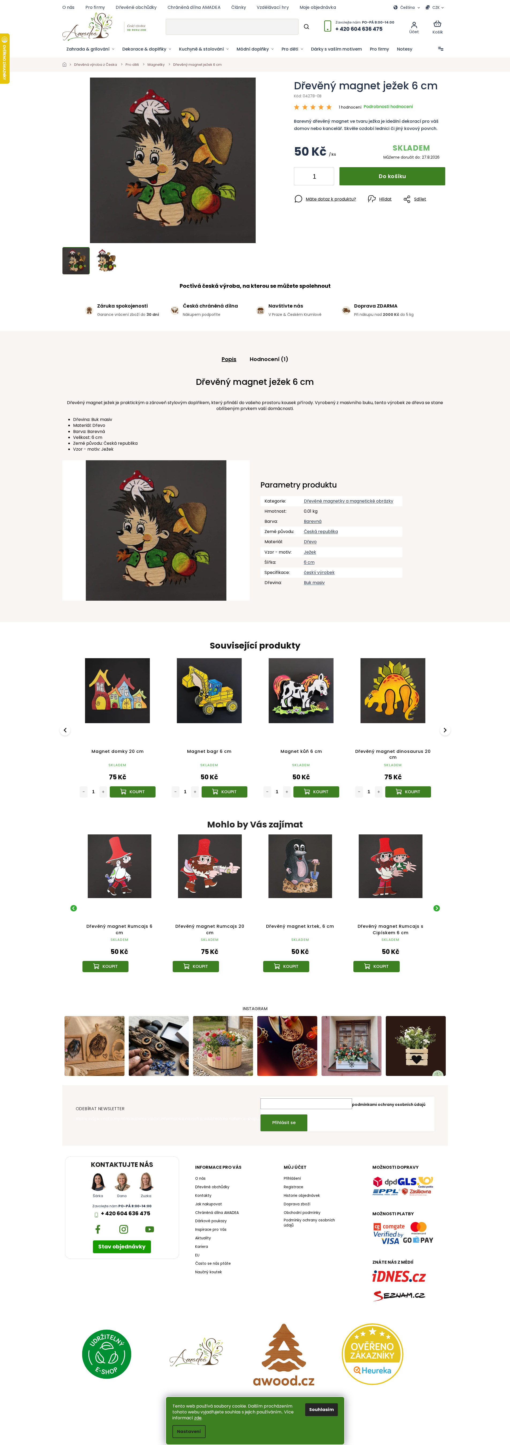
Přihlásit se (284, 1123)
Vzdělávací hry (273, 7)
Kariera (201, 1246)
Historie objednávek (302, 1195)
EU (197, 1255)
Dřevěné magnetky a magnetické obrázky (348, 501)
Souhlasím (321, 1409)
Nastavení (189, 1431)
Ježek (310, 552)
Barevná (313, 521)
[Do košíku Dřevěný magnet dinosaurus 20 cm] (408, 792)
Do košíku (392, 176)
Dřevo (310, 542)
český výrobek (319, 572)
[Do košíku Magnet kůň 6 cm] (316, 792)
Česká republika (321, 531)
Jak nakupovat (208, 1204)
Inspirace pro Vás (210, 1229)
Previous (65, 730)
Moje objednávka (318, 7)
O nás (68, 7)
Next (446, 730)
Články (238, 7)
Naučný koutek (208, 1272)
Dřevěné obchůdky (136, 7)
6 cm (309, 562)
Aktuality (203, 1238)
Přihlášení (292, 1178)
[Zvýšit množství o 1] (325, 177)
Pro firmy (95, 7)
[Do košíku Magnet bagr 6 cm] (224, 792)
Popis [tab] (229, 359)
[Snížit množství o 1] (302, 177)
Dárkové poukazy (211, 1221)
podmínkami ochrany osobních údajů (388, 1104)
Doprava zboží (297, 1204)
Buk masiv (314, 583)
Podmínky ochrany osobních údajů (309, 1223)
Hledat (306, 27)
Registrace (293, 1187)
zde (198, 1418)
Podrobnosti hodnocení (388, 107)
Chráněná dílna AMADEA (194, 7)
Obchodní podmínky (302, 1212)
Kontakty (203, 1195)
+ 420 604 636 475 (125, 1213)
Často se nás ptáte (213, 1263)
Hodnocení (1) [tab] (269, 359)
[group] (119, 908)
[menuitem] (90, 49)
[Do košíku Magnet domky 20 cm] (133, 792)
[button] (119, 954)
